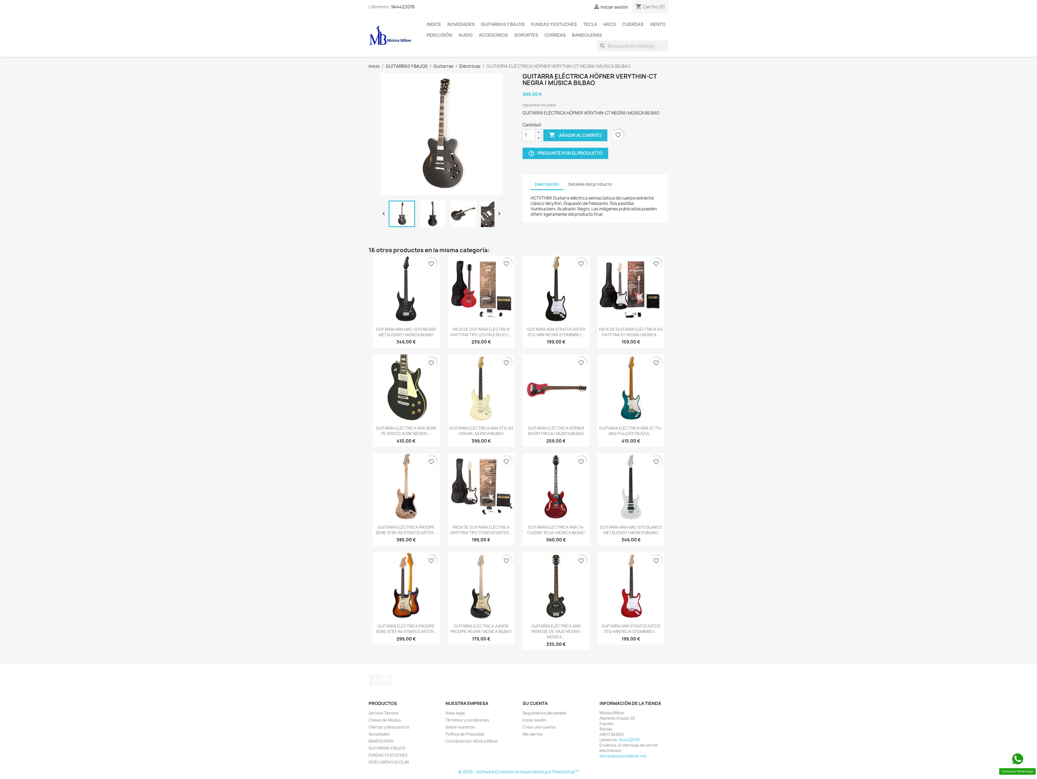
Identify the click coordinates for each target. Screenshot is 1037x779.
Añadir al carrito (575, 135)
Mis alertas (533, 734)
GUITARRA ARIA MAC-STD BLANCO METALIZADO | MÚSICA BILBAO (631, 530)
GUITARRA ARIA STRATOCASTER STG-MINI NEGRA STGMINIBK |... (556, 332)
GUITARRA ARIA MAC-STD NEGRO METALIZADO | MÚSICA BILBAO (406, 332)
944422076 (403, 7)
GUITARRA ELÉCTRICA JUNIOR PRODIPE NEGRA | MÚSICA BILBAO (480, 628)
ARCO (609, 24)
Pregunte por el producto (565, 153)
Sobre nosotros (460, 727)
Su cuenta (535, 703)
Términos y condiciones (467, 720)
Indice (434, 24)
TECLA (590, 24)
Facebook (374, 680)
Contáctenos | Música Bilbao (472, 741)
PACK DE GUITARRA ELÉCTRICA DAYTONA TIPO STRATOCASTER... (481, 530)
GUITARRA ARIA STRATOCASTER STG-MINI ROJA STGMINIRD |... (631, 628)
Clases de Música (385, 720)
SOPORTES (526, 35)
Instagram (386, 680)
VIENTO (658, 24)
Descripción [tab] (547, 184)
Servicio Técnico (384, 713)
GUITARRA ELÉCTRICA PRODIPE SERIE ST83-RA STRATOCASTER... (406, 530)
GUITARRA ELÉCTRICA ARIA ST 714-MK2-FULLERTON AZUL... (630, 431)
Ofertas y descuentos (389, 727)
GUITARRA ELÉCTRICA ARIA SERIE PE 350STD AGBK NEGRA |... (406, 431)
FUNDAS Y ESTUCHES (554, 24)
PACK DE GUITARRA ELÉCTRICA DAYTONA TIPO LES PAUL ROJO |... (481, 332)
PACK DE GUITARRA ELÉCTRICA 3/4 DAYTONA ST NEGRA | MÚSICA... (631, 332)
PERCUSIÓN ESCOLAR (389, 762)
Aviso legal (455, 713)
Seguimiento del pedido (544, 713)
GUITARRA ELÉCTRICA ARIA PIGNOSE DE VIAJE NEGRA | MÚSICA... (556, 631)
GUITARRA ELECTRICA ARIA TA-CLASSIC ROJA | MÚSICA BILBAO (556, 530)
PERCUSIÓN (439, 35)
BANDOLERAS (587, 35)
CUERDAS (633, 24)
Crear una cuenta (539, 727)
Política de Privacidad (465, 734)
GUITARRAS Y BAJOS (503, 24)
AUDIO (466, 35)
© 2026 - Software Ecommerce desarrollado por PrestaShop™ (518, 772)
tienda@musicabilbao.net (623, 755)
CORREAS (555, 35)
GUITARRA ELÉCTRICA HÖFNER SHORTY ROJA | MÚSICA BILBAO (556, 431)
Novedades (461, 24)
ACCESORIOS (493, 35)
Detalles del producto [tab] (590, 184)
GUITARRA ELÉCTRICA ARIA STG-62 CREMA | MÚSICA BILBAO (481, 431)
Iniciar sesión (535, 720)
